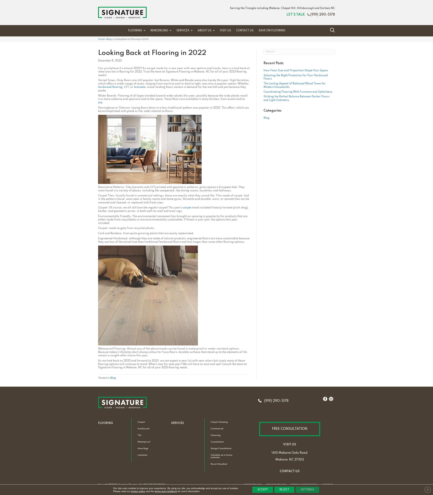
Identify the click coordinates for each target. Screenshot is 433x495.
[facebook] (325, 399)
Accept (262, 489)
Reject (284, 489)
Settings (307, 489)
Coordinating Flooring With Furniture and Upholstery (298, 92)
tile (100, 102)
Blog (109, 39)
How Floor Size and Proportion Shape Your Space (296, 70)
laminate (139, 87)
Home (101, 39)
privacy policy (138, 491)
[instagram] (331, 399)
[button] (289, 429)
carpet (187, 207)
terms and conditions (166, 491)
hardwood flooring (110, 87)
